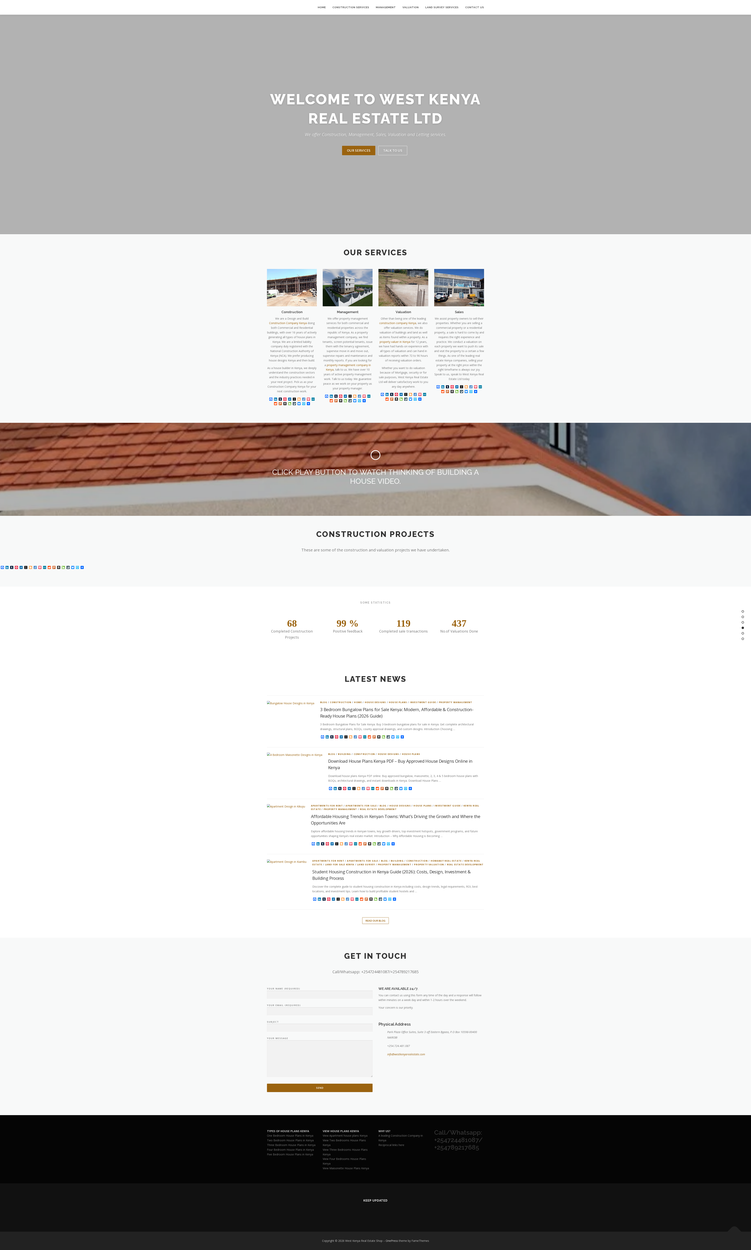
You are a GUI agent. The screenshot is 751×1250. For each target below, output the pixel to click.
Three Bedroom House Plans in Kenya (291, 1145)
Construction (340, 702)
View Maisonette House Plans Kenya (346, 1168)
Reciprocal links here (391, 1145)
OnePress (392, 1241)
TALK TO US (392, 150)
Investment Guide (423, 702)
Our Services (358, 150)
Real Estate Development (378, 809)
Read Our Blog (375, 920)
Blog (323, 702)
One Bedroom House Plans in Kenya (290, 1135)
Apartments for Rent (327, 805)
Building (344, 754)
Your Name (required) (283, 988)
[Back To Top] (734, 1232)
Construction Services (350, 7)
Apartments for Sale (361, 805)
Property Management (455, 702)
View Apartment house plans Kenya (345, 1135)
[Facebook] (370, 1211)
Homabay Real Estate (446, 860)
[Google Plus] (380, 1211)
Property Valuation (429, 864)
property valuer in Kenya (395, 342)
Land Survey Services (442, 7)
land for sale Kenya (339, 864)
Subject (273, 1021)
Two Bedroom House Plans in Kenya (290, 1140)
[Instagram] (390, 1211)
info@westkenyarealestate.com (406, 1054)
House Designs (375, 702)
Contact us (474, 7)
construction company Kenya (397, 323)
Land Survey (366, 864)
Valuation (410, 7)
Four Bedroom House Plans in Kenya (290, 1149)
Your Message (277, 1038)
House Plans (398, 702)
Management (386, 7)
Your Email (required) (284, 1005)
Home (322, 7)
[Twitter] (361, 1211)
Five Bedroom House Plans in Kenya (290, 1154)
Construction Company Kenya (288, 323)
